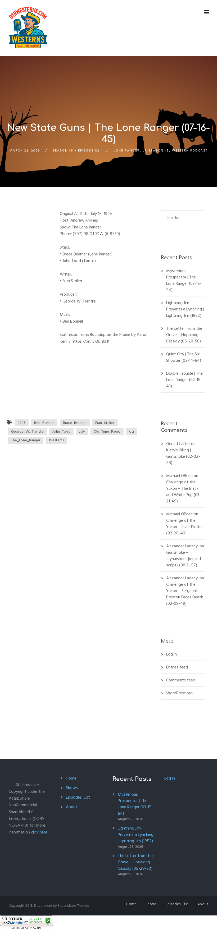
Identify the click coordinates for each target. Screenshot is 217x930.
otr (131, 431)
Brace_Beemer (75, 423)
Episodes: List (78, 797)
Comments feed (180, 680)
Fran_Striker (104, 423)
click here (39, 832)
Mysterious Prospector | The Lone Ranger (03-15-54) (183, 280)
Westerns (56, 440)
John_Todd (61, 431)
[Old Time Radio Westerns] (28, 28)
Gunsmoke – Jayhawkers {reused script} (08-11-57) (183, 559)
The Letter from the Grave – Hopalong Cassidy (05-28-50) (184, 335)
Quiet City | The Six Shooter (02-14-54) (183, 357)
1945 (21, 423)
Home (71, 778)
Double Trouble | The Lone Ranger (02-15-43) (184, 380)
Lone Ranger (127, 150)
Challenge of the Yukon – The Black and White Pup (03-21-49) (183, 492)
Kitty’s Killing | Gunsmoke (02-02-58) (183, 456)
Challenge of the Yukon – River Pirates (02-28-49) (185, 527)
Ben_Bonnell (44, 423)
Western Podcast (189, 150)
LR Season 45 (156, 150)
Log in (171, 654)
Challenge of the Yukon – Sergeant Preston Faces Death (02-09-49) (184, 594)
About (71, 806)
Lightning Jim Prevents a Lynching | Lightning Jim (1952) (185, 309)
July (82, 431)
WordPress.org (179, 693)
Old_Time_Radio (107, 431)
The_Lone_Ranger (25, 440)
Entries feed (177, 667)
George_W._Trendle (27, 431)
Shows (72, 787)
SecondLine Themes (73, 905)
